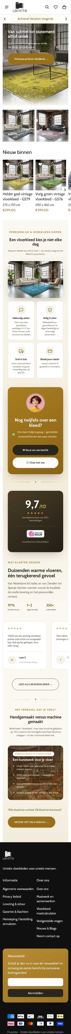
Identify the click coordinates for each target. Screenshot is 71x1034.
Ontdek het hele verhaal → (31, 822)
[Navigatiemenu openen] (7, 7)
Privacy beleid (12, 896)
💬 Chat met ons (35, 462)
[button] (47, 7)
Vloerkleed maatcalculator (46, 911)
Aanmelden (35, 993)
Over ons (42, 889)
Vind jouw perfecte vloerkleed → (31, 58)
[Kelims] (18, 125)
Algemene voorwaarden (18, 889)
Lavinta (13, 1032)
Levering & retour (14, 904)
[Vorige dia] (5, 19)
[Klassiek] (52, 125)
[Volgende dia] (66, 19)
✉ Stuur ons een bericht (35, 450)
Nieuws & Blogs (46, 928)
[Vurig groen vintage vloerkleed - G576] (51, 175)
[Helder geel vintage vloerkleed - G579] (18, 175)
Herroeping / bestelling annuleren (17, 921)
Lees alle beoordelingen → (35, 684)
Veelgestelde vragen (50, 921)
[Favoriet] (7, 164)
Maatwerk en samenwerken (46, 899)
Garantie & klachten (15, 911)
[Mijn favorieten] (56, 7)
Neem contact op (48, 936)
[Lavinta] (20, 7)
